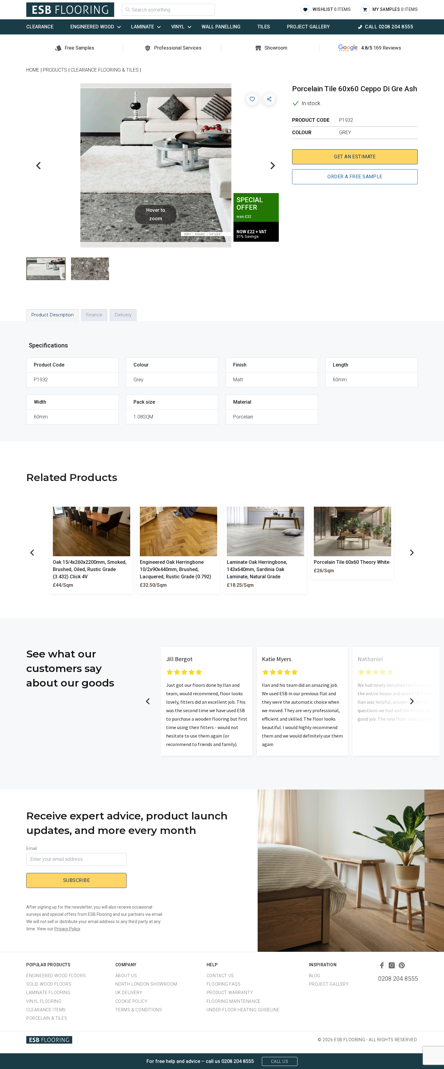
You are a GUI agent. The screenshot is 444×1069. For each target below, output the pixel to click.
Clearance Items (46, 1009)
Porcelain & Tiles (46, 1018)
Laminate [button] (142, 27)
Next (272, 165)
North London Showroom (146, 984)
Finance (94, 315)
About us (126, 975)
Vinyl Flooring (43, 1001)
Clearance (39, 27)
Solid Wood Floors (48, 984)
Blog (314, 975)
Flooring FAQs (224, 984)
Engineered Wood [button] (92, 27)
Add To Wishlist (252, 99)
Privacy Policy (67, 928)
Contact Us (220, 975)
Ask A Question (406, 1053)
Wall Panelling (220, 27)
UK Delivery (129, 992)
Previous (38, 165)
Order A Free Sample (354, 176)
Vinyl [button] (178, 27)
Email (31, 848)
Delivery (123, 315)
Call (389, 27)
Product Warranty (230, 992)
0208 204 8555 (398, 978)
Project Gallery (308, 27)
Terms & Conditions (138, 1009)
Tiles (263, 27)
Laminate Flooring (48, 992)
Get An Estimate (355, 157)
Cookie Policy (131, 1001)
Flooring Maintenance (234, 1001)
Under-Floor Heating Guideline (243, 1009)
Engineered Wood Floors (56, 975)
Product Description (52, 315)
